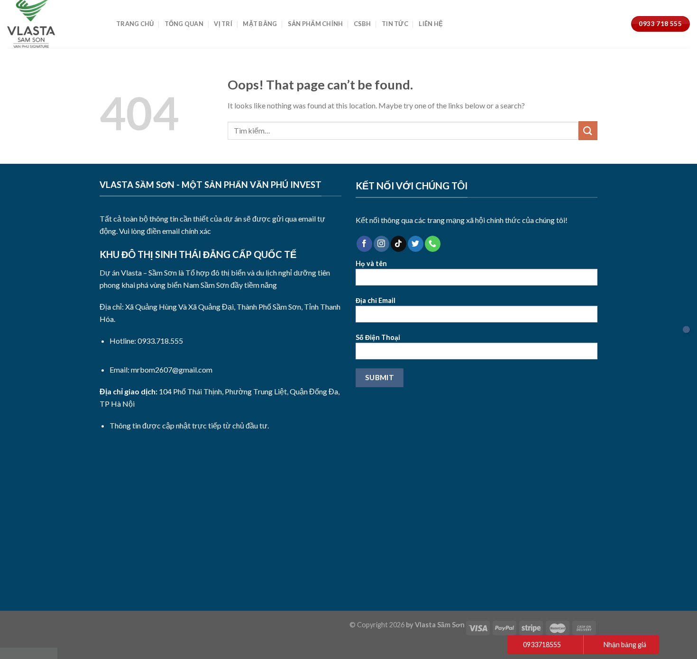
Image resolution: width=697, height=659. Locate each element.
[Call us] (432, 244)
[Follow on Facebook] (364, 244)
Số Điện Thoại (378, 337)
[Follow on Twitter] (415, 244)
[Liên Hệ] (686, 329)
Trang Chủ (135, 23)
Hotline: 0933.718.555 (146, 340)
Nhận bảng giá (625, 645)
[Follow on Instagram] (381, 244)
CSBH (362, 23)
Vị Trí (223, 23)
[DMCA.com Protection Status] (28, 652)
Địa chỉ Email (375, 300)
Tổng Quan (184, 23)
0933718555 (542, 645)
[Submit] (587, 130)
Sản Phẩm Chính (315, 23)
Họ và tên (371, 263)
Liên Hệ (431, 23)
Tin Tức (395, 23)
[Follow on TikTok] (398, 244)
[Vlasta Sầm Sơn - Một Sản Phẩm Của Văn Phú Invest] (54, 24)
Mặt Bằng (260, 23)
